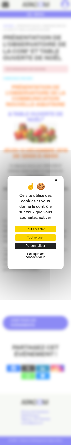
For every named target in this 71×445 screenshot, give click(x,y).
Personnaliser (35, 245)
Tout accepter (35, 229)
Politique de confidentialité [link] (35, 255)
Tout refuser (35, 237)
